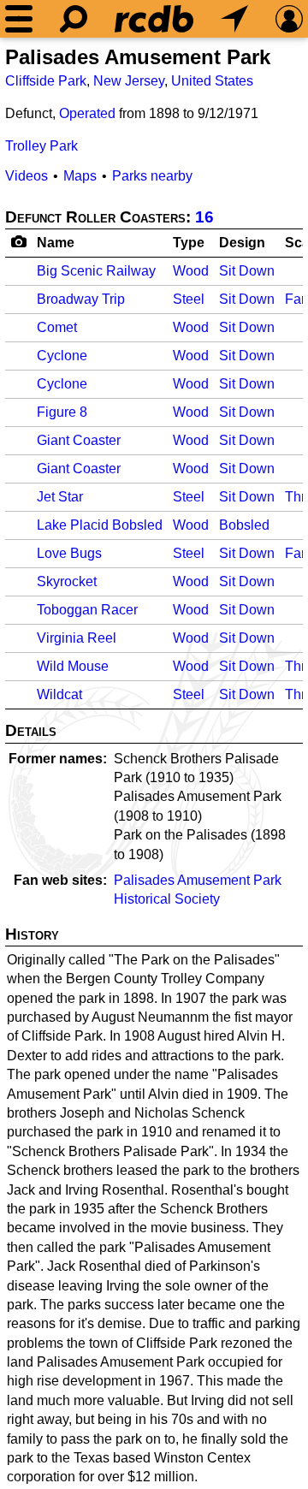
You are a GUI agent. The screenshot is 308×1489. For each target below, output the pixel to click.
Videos (26, 176)
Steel (188, 299)
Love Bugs (69, 553)
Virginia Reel (76, 638)
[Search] (73, 19)
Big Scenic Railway (96, 271)
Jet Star (60, 496)
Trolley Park (41, 146)
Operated (87, 113)
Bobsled (244, 525)
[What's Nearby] (234, 19)
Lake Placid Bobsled (100, 525)
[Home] (154, 19)
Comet (57, 327)
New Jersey (128, 81)
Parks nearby (152, 176)
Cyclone (62, 355)
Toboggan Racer (87, 609)
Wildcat (59, 694)
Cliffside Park (45, 81)
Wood (191, 271)
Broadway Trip (81, 299)
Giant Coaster (79, 440)
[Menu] (19, 19)
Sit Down (247, 271)
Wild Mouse (73, 666)
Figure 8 (62, 412)
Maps (80, 176)
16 (204, 217)
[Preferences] (289, 19)
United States (212, 81)
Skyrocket (67, 581)
